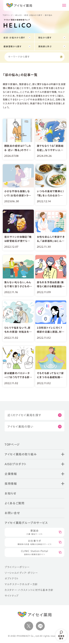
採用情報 (11, 483)
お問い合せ (12, 513)
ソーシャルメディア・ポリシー (21, 573)
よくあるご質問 (14, 503)
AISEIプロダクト (15, 464)
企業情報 (11, 473)
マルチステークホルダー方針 (21, 584)
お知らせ (10, 493)
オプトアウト (12, 578)
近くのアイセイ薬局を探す (24, 415)
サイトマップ (12, 595)
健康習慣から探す (12, 46)
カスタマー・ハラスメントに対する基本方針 (29, 590)
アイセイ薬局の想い (20, 426)
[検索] (61, 56)
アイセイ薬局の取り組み (21, 454)
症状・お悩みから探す (33, 15)
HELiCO (18, 15)
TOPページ (7, 15)
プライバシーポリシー (17, 567)
